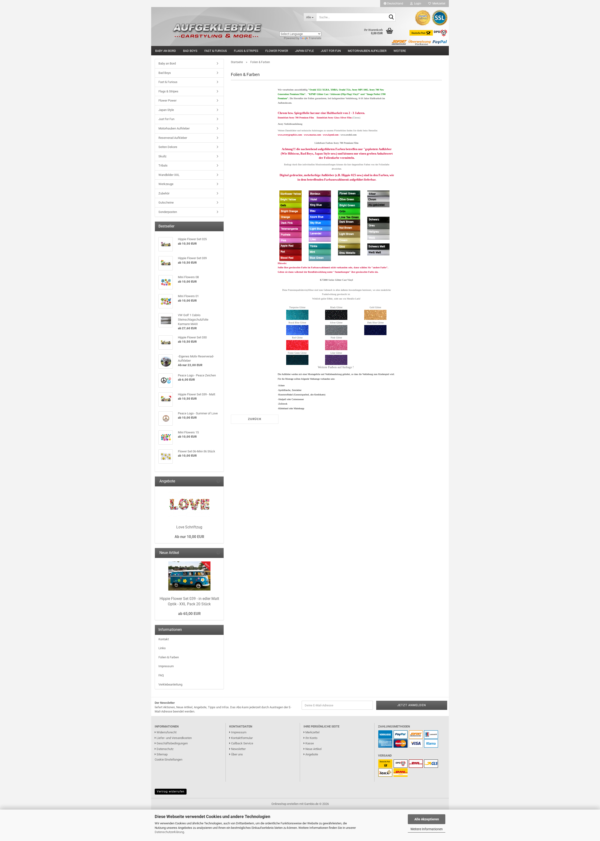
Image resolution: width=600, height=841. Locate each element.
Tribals (163, 165)
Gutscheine (166, 202)
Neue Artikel (313, 749)
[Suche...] (391, 17)
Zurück (254, 419)
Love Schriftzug (189, 527)
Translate (315, 38)
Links (162, 648)
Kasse (309, 743)
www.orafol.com (348, 134)
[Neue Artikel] (218, 553)
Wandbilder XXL (169, 175)
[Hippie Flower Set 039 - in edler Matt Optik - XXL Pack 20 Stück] (189, 576)
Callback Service (241, 743)
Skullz (162, 156)
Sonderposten (167, 212)
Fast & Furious (215, 51)
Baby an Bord (165, 51)
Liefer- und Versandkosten (174, 738)
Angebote (311, 754)
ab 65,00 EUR (189, 613)
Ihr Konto (311, 738)
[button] (393, 3)
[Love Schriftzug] (189, 504)
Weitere (400, 51)
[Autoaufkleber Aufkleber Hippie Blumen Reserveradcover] (225, 17)
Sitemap (162, 754)
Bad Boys (190, 51)
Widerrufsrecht (166, 732)
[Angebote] (218, 481)
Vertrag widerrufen (170, 791)
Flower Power (276, 51)
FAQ (161, 675)
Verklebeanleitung (170, 684)
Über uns (236, 754)
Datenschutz (164, 749)
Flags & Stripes (246, 51)
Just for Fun (331, 51)
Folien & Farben (168, 657)
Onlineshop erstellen (285, 804)
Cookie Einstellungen (168, 759)
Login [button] (417, 3)
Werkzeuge (165, 184)
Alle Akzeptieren (426, 819)
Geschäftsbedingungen (172, 743)
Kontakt (163, 639)
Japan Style (304, 51)
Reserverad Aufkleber (172, 138)
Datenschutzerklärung (169, 832)
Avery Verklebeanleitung (290, 124)
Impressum (166, 666)
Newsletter (238, 749)
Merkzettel (438, 3)
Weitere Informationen (426, 829)
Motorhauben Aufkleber (367, 51)
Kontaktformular (241, 738)
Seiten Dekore (167, 147)
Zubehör (163, 193)
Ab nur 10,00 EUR (189, 536)
